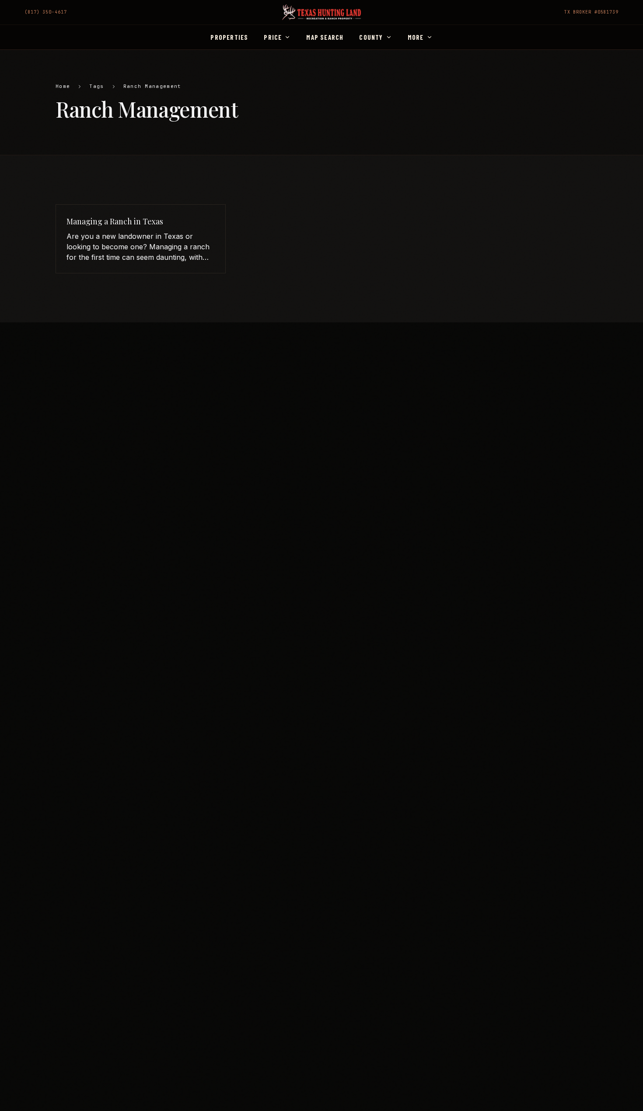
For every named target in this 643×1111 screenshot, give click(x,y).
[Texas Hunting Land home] (321, 12)
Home (63, 86)
